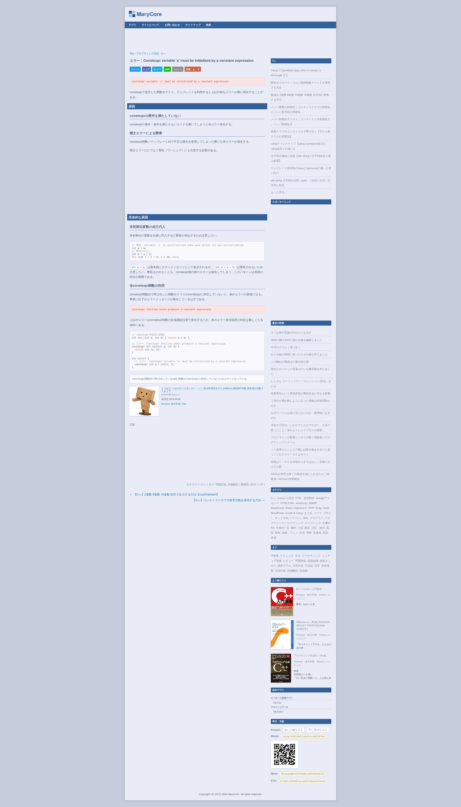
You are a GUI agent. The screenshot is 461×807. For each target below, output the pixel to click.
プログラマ (316, 518)
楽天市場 (175, 403)
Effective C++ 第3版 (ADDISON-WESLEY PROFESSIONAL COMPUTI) (313, 625)
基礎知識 (313, 560)
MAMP (313, 503)
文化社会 (298, 565)
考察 (309, 532)
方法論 (309, 565)
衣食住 (317, 532)
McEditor (278, 711)
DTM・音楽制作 (304, 498)
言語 (325, 532)
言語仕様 (280, 570)
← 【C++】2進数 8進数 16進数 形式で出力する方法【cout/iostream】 (174, 494)
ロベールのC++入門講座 (309, 589)
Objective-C (300, 508)
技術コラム (284, 565)
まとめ (308, 513)
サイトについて (150, 24)
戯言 (307, 527)
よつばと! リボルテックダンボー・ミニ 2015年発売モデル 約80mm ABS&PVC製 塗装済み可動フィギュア (212, 389)
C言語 (290, 498)
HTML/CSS (287, 503)
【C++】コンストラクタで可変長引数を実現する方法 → (228, 500)
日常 (317, 565)
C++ (204, 484)
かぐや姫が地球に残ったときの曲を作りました (299, 354)
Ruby (319, 508)
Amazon (165, 403)
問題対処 (221, 484)
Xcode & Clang (294, 513)
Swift (326, 508)
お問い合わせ (172, 24)
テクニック (287, 555)
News (288, 508)
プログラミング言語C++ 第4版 (310, 655)
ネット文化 (281, 518)
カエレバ (175, 394)
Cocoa (281, 498)
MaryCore (149, 14)
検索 (208, 24)
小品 (300, 527)
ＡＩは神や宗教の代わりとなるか (291, 332)
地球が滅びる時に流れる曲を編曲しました (296, 340)
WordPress (277, 513)
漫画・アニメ (290, 532)
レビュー (288, 560)
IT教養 (275, 555)
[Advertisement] (230, 40)
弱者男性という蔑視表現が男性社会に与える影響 (300, 393)
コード (318, 513)
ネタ (297, 555)
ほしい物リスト (293, 730)
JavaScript (301, 503)
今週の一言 (282, 527)
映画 (277, 532)
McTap (277, 702)
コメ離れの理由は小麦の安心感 (290, 361)
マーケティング (311, 555)
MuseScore (277, 508)
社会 (302, 532)
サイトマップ (193, 24)
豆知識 (303, 570)
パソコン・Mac (299, 518)
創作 (293, 527)
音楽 (273, 537)
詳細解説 (233, 484)
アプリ (132, 24)
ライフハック (313, 523)
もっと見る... (279, 192)
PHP (311, 508)
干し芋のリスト (317, 730)
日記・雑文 (318, 527)
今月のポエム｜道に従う (286, 347)
